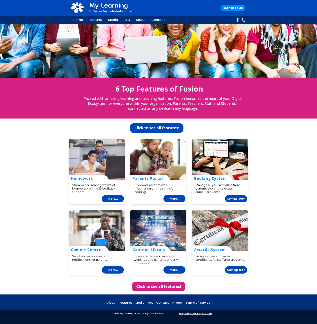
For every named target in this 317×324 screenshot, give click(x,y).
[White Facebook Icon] (237, 20)
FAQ (151, 303)
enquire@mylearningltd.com (195, 313)
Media (141, 303)
